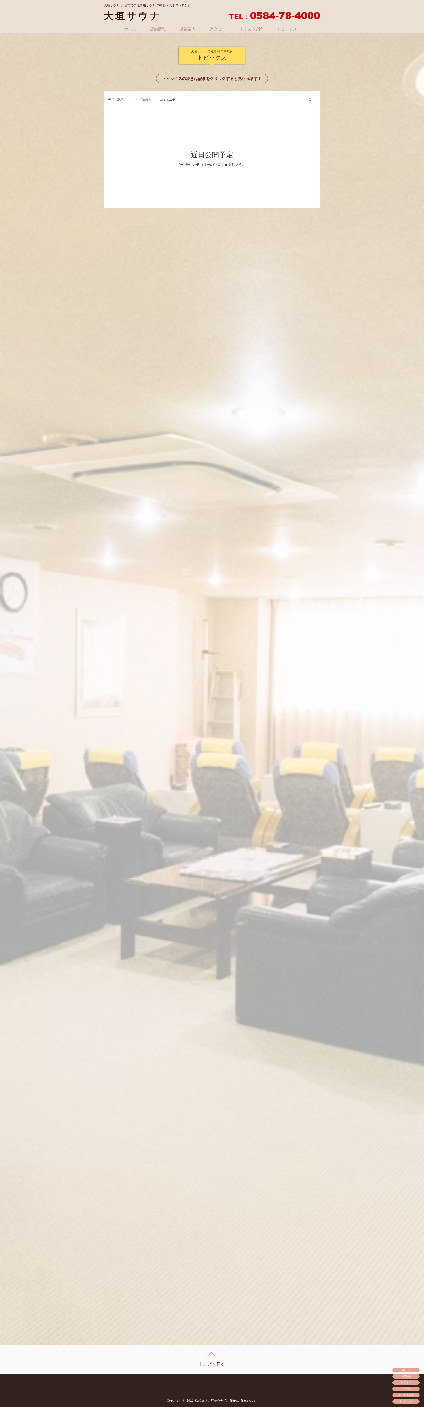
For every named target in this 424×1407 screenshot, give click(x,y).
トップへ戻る (212, 1364)
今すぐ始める (141, 99)
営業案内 (406, 1382)
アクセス (406, 1388)
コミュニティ (169, 99)
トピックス (406, 1401)
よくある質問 (406, 1395)
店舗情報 (406, 1376)
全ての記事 (116, 99)
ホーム (406, 1370)
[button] (310, 100)
